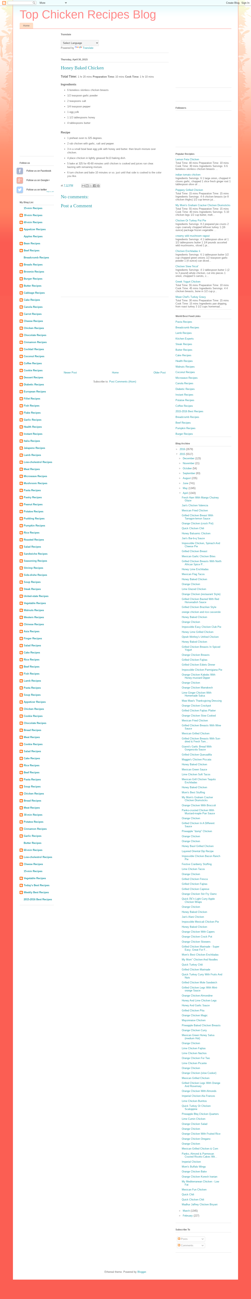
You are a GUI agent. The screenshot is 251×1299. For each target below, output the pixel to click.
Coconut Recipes (34, 356)
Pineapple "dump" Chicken (197, 831)
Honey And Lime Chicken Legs (199, 1000)
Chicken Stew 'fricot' (187, 266)
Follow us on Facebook (20, 171)
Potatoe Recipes (33, 511)
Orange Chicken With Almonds (199, 1091)
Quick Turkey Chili (192, 964)
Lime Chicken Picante (194, 1063)
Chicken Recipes (34, 328)
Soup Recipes (32, 582)
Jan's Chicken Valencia (195, 505)
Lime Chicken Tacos (193, 869)
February (188, 1215)
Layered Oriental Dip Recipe (198, 851)
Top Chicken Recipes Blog (88, 14)
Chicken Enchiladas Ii (188, 251)
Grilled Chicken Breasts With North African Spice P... (201, 563)
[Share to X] (91, 186)
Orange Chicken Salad (194, 1123)
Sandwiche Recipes (35, 553)
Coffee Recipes (33, 363)
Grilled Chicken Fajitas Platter (199, 710)
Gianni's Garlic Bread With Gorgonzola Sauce (197, 748)
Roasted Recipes (34, 539)
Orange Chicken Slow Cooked (199, 715)
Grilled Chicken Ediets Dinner (198, 664)
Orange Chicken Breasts (196, 654)
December (189, 458)
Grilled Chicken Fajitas (194, 659)
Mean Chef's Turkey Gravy (191, 296)
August (187, 478)
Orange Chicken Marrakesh (197, 687)
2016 (183, 449)
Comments (186, 1245)
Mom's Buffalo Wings (194, 1166)
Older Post (160, 372)
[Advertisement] (114, 332)
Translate (88, 47)
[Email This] (83, 186)
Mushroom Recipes (35, 483)
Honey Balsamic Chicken (196, 533)
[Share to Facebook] (94, 186)
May (185, 488)
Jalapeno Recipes (34, 448)
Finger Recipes (33, 638)
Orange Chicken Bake (194, 1171)
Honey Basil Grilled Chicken (198, 846)
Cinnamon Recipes (35, 342)
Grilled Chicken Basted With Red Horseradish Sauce (200, 601)
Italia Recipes (32, 440)
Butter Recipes (32, 285)
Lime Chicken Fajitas (194, 1048)
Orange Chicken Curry (194, 1030)
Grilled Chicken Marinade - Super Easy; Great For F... (200, 948)
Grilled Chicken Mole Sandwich (199, 982)
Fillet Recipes (32, 398)
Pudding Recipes (34, 518)
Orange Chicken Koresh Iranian (199, 1176)
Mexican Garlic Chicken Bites (199, 556)
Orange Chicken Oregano (196, 1138)
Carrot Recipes (33, 314)
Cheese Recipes (33, 321)
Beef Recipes (31, 250)
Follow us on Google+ (20, 180)
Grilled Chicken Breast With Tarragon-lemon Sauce (197, 517)
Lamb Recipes (32, 455)
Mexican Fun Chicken (194, 1189)
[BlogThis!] (87, 186)
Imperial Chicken (191, 1161)
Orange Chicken (191, 584)
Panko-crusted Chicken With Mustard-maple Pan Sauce (198, 812)
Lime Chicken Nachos (194, 1053)
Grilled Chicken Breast (194, 551)
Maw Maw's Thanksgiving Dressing (202, 700)
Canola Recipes (33, 306)
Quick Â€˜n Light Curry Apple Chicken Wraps (198, 900)
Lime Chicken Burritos (194, 1101)
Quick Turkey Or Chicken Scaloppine (196, 1107)
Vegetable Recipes (35, 603)
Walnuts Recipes (34, 610)
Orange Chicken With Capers (198, 931)
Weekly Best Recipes (36, 892)
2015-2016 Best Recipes (38, 899)
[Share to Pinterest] (98, 186)
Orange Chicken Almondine (197, 995)
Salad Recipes (32, 546)
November (189, 463)
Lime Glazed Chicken (194, 589)
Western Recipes (34, 617)
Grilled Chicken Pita (193, 1010)
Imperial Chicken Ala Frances (198, 1095)
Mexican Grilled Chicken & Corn (200, 1148)
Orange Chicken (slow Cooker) (199, 1073)
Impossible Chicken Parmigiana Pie (202, 669)
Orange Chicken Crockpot (196, 705)
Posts (184, 1238)
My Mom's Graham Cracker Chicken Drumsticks (203, 205)
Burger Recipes (33, 278)
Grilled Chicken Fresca (195, 879)
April (186, 493)
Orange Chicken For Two (196, 1058)
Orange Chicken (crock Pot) (197, 523)
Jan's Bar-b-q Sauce (193, 538)
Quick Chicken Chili (193, 528)
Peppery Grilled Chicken (189, 189)
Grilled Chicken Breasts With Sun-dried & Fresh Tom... (201, 740)
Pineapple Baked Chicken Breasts (201, 1025)
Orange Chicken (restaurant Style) (201, 594)
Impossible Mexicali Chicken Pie (200, 921)
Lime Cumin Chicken (193, 1118)
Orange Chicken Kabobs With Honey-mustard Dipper (198, 676)
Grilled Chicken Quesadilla (197, 754)
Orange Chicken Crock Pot (197, 936)
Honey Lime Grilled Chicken (197, 631)
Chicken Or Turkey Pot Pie (191, 220)
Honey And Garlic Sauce (196, 1005)
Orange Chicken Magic (195, 1015)
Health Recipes (33, 426)
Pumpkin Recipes (34, 525)
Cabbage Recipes (34, 292)
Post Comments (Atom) (122, 381)
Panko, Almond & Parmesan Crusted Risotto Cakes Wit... (199, 1155)
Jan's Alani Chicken (193, 916)
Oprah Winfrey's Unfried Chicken (200, 636)
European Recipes (35, 391)
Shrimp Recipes (33, 567)
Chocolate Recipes (35, 335)
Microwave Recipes (35, 476)
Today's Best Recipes (36, 885)
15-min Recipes (33, 208)
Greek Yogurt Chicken (188, 281)
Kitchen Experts (185, 338)
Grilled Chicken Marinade (196, 969)
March (187, 1210)
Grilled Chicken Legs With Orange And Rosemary (201, 1085)
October (188, 468)
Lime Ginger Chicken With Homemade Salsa (196, 694)
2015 (183, 454)
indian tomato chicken (188, 174)
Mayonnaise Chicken (194, 1020)
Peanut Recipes (33, 504)
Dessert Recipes (33, 377)
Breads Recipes (33, 264)
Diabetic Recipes (34, 384)
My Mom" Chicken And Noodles (200, 959)
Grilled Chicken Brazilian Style (199, 607)
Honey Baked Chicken (194, 579)
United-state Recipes (36, 596)
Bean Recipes (32, 243)
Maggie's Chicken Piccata (196, 759)
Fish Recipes (31, 405)
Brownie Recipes (34, 271)
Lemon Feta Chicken (187, 159)
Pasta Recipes (32, 490)
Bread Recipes (32, 730)
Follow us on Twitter (20, 190)
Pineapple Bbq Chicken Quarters (200, 1113)
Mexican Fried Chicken (195, 510)
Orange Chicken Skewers (196, 941)
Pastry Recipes (33, 497)
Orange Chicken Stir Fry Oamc (199, 893)
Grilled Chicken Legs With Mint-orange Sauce (200, 989)
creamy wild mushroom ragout (193, 235)
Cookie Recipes (33, 370)
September (189, 473)
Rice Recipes (31, 532)
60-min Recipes (33, 222)
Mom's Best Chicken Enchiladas (200, 954)
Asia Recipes (31, 631)
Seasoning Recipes (35, 560)
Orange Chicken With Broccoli (199, 805)
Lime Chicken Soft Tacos (196, 774)
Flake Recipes (32, 412)
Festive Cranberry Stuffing (197, 864)
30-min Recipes (33, 215)
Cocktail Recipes (34, 349)
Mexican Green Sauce (194, 769)
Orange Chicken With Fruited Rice (201, 1133)
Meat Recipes (32, 469)
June (186, 483)
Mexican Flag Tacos (193, 574)
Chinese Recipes (34, 624)
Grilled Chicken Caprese (195, 889)
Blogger (141, 1271)
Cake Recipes (32, 299)
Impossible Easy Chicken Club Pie (201, 626)
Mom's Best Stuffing (193, 792)
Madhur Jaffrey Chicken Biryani (199, 1204)
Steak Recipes (32, 589)
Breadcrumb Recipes (36, 257)
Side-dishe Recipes (35, 574)
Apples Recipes (33, 236)
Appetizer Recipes (35, 229)
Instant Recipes (33, 433)
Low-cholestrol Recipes (38, 462)
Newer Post (70, 372)
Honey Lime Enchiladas (195, 569)
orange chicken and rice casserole (201, 612)
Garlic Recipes (32, 419)
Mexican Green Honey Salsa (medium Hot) (198, 1037)
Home (26, 25)
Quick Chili (188, 1194)
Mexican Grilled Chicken (195, 733)
